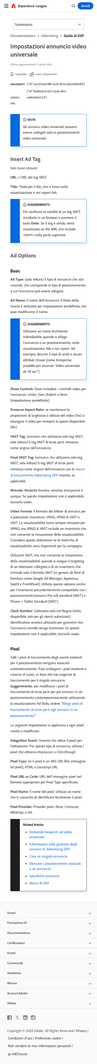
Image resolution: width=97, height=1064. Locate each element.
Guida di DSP (74, 35)
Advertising (49, 35)
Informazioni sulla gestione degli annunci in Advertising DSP (53, 846)
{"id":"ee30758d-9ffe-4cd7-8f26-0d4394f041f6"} (56, 84)
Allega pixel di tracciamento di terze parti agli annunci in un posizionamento (46, 709)
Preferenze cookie (48, 1038)
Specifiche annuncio (44, 876)
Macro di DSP (39, 883)
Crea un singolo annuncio (48, 856)
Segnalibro (21, 74)
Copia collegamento (46, 74)
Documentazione (22, 35)
